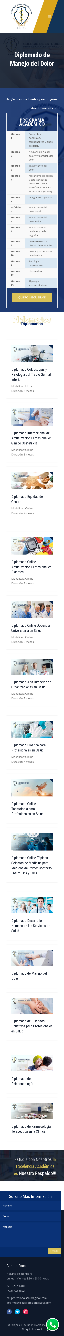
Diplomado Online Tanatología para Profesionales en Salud (27, 809)
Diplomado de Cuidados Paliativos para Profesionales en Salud (32, 1026)
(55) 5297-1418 (16, 1286)
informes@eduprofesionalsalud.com (29, 1303)
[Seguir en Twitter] (17, 1311)
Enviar (54, 1251)
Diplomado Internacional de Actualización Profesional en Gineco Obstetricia (31, 438)
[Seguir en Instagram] (25, 1311)
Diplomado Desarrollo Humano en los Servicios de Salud (30, 926)
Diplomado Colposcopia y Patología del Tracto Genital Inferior (31, 374)
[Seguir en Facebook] (9, 1311)
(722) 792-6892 (16, 1290)
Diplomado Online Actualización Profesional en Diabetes (31, 567)
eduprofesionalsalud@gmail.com (27, 1298)
